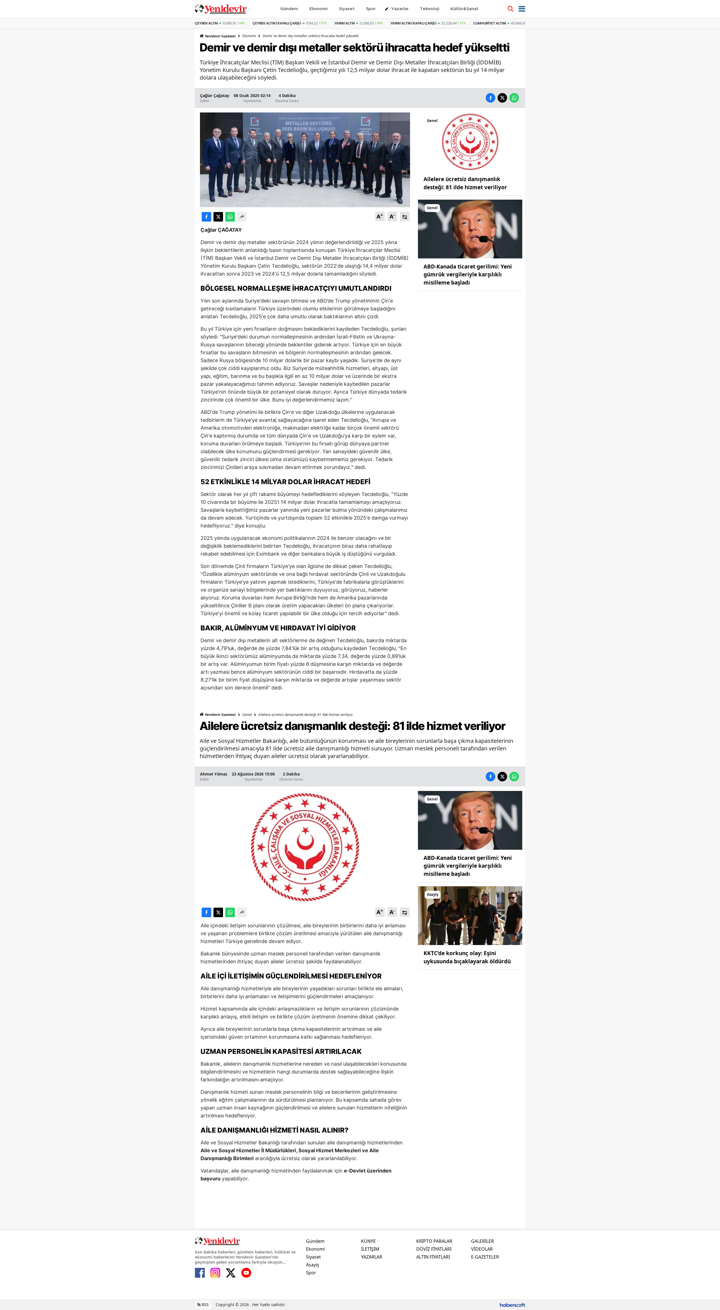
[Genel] (470, 141)
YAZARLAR (371, 1257)
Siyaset (313, 1257)
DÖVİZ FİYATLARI (433, 1249)
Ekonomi (249, 35)
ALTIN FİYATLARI (433, 1257)
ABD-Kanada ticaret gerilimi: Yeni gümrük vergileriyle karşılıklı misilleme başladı (468, 274)
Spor (311, 1273)
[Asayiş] (470, 915)
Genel (247, 714)
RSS (205, 1304)
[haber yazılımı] (512, 1304)
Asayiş (312, 1265)
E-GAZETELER (485, 1257)
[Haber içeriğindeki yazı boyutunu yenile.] (405, 216)
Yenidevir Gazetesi (220, 36)
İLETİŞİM (370, 1249)
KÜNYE (368, 1241)
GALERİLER (482, 1241)
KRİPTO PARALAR (434, 1241)
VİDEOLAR (482, 1249)
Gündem (315, 1241)
